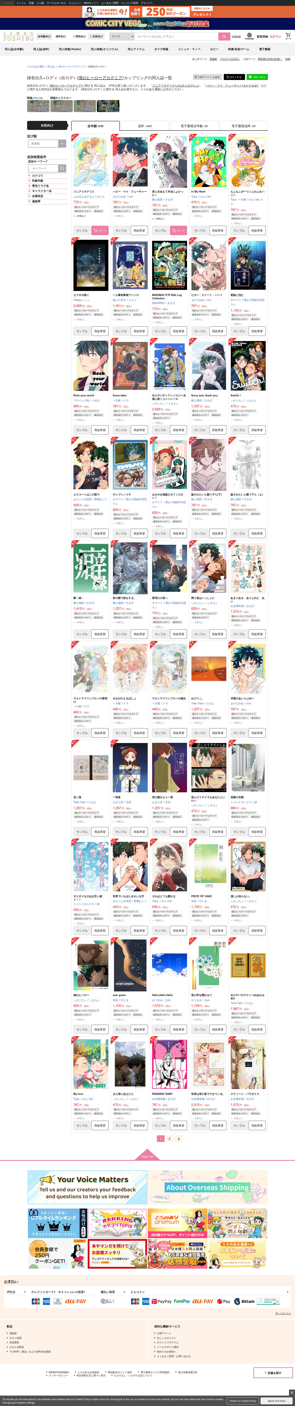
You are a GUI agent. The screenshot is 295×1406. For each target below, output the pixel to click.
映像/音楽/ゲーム (238, 49)
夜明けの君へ (160, 598)
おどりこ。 (197, 698)
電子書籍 (264, 49)
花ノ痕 (77, 797)
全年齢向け (44, 36)
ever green (119, 995)
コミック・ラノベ (189, 49)
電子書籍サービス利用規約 (155, 1372)
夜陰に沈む (237, 295)
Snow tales (119, 395)
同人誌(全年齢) (14, 49)
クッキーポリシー (58, 1375)
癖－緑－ (78, 598)
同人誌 (51, 66)
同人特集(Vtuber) (70, 49)
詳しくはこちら (283, 1313)
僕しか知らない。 (241, 896)
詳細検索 (236, 36)
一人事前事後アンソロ (126, 295)
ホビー (214, 49)
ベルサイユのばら (229, 59)
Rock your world (83, 395)
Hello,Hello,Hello (162, 995)
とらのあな (7, 3)
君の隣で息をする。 (124, 598)
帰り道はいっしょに (203, 598)
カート (102, 230)
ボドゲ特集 (161, 49)
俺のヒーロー (81, 995)
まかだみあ (250, 85)
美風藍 (213, 59)
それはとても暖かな (164, 896)
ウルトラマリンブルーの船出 (169, 698)
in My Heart (198, 191)
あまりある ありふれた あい (247, 599)
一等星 (117, 797)
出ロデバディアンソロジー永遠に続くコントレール (169, 397)
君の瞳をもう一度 (162, 797)
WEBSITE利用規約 (59, 1372)
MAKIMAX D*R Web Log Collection (167, 296)
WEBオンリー (91, 3)
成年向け (61, 36)
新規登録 (262, 36)
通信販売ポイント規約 (120, 1372)
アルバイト (147, 3)
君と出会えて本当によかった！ (167, 193)
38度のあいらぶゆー (242, 698)
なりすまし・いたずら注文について (133, 1375)
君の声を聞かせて (201, 995)
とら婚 (40, 3)
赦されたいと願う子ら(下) (206, 494)
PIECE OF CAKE (201, 896)
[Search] (62, 168)
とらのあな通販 (35, 66)
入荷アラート (209, 77)
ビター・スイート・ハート (207, 295)
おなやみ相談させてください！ (167, 496)
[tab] (145, 126)
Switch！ (236, 395)
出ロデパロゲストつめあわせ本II (247, 996)
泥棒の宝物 (237, 797)
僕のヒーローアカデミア (100, 77)
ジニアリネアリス (163, 85)
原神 (287, 59)
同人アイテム (136, 49)
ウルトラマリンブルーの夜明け (90, 700)
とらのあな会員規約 (88, 1372)
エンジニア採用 (129, 3)
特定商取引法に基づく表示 (91, 1375)
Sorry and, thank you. (204, 395)
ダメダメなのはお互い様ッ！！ (87, 897)
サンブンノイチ (122, 494)
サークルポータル (56, 3)
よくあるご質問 (110, 3)
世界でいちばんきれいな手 (128, 896)
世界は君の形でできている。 (208, 1094)
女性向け (98, 36)
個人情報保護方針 (187, 1372)
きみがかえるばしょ (124, 698)
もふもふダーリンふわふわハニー (247, 193)
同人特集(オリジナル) (104, 49)
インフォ (21, 3)
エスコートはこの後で (86, 494)
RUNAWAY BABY (162, 1094)
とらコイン (75, 3)
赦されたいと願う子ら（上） (247, 494)
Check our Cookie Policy (242, 1400)
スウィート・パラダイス (245, 1094)
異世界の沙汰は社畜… (270, 59)
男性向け (80, 36)
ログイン (275, 36)
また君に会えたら (123, 1094)
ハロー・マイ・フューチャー (224, 85)
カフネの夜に (81, 295)
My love (78, 1094)
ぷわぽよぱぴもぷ (187, 85)
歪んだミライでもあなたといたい (208, 798)
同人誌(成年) (41, 49)
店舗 (31, 3)
